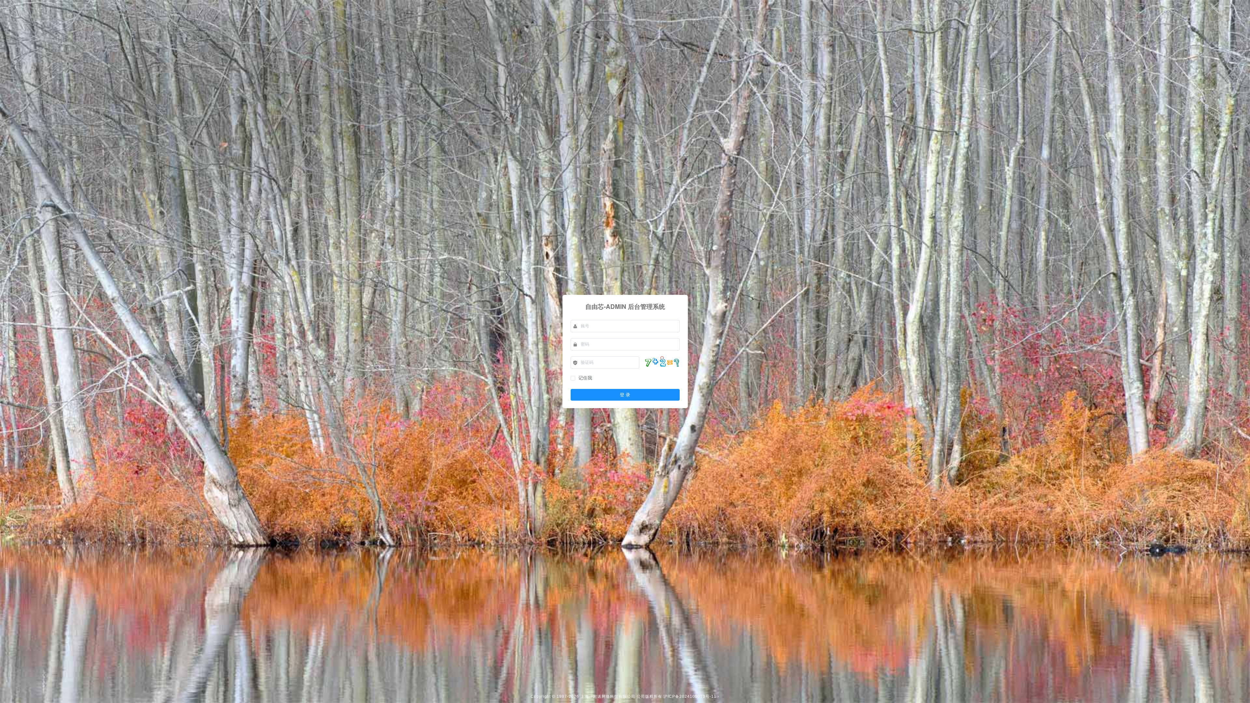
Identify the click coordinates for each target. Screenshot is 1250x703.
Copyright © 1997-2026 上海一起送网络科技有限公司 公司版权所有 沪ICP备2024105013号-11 (623, 696)
